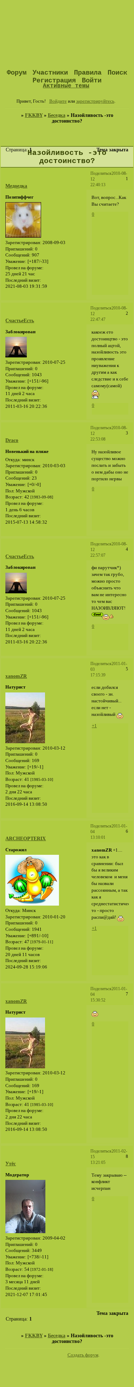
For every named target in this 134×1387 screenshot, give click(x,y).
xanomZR (16, 676)
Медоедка (16, 186)
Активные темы (66, 85)
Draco (11, 440)
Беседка (56, 115)
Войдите (58, 101)
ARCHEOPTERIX (25, 838)
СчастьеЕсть (19, 320)
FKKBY (34, 115)
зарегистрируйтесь (95, 101)
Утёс (10, 1163)
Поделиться (100, 173)
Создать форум (83, 1355)
